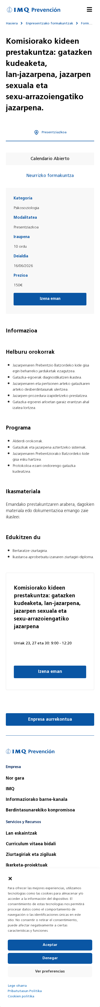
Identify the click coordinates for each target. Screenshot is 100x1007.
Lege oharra (17, 986)
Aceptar (50, 945)
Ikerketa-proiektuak (27, 865)
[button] (10, 878)
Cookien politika (21, 996)
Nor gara (15, 778)
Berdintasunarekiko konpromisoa (40, 810)
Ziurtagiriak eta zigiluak (31, 855)
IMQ (10, 789)
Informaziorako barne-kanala (36, 800)
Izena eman (50, 672)
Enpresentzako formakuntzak (49, 23)
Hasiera (12, 23)
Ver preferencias (50, 971)
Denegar (50, 958)
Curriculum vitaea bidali (31, 844)
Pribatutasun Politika (25, 991)
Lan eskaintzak (21, 833)
